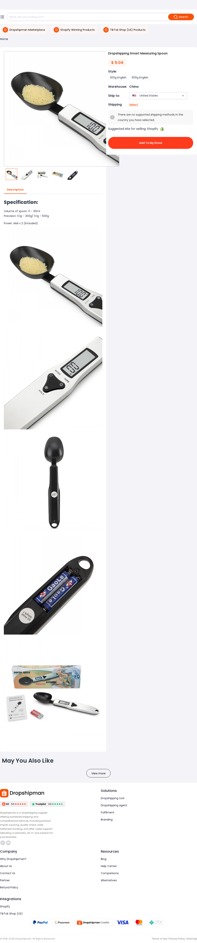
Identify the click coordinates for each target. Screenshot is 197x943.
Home (4, 39)
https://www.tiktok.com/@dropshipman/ (3, 843)
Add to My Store (150, 143)
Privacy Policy (177, 938)
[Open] (183, 95)
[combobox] (152, 95)
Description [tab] (15, 190)
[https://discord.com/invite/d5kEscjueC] (8, 843)
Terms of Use (159, 938)
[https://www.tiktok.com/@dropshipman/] (2, 843)
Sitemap (192, 938)
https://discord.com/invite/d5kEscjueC (9, 843)
